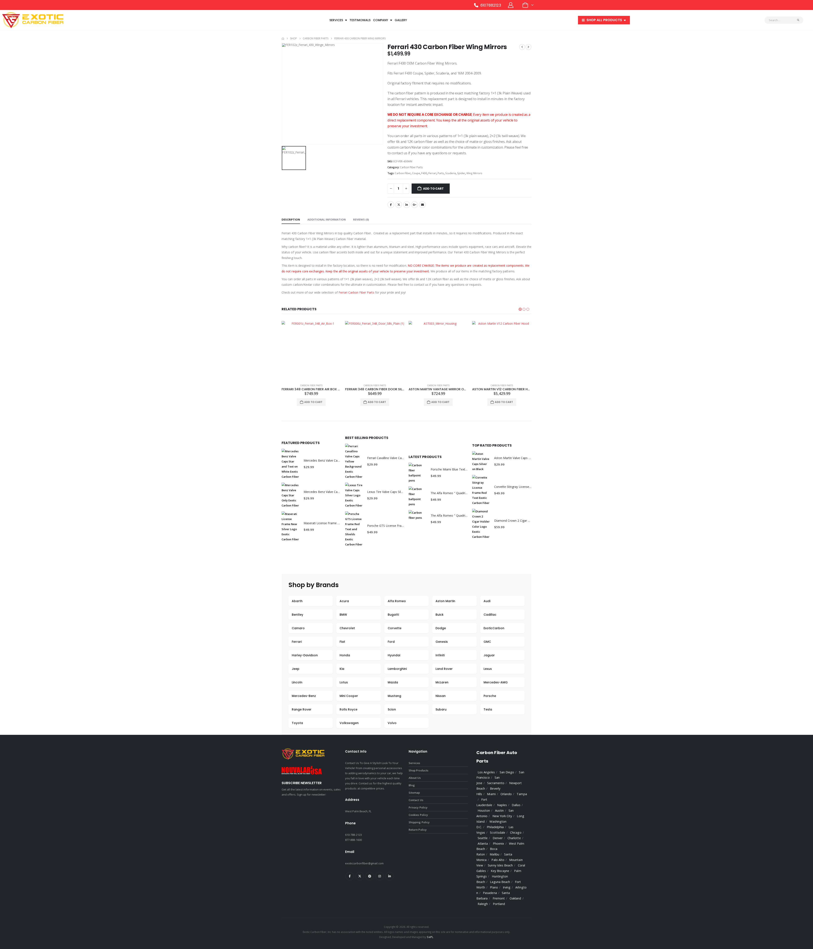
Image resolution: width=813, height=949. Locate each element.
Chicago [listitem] (515, 832)
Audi (487, 601)
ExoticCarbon (494, 628)
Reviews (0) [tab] (361, 219)
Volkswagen (349, 723)
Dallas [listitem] (516, 805)
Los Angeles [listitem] (486, 772)
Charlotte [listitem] (514, 838)
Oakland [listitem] (515, 898)
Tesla (488, 709)
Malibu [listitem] (494, 854)
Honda (345, 655)
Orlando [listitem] (506, 794)
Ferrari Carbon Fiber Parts (356, 292)
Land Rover (444, 669)
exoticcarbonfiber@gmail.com (364, 863)
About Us (415, 778)
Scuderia (450, 173)
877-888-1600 (353, 840)
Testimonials (360, 20)
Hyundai (394, 655)
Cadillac (490, 614)
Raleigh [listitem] (483, 904)
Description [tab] (291, 219)
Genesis (442, 642)
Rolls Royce (348, 709)
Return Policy (418, 830)
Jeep (295, 669)
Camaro (298, 628)
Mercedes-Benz (304, 696)
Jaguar (489, 655)
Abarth (297, 601)
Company (380, 20)
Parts (441, 173)
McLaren (442, 682)
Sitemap (414, 793)
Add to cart (433, 188)
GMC (487, 642)
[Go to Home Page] (283, 38)
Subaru (441, 709)
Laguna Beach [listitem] (500, 882)
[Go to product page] (311, 350)
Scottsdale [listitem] (497, 832)
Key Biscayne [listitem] (500, 871)
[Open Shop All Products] (624, 20)
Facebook (390, 204)
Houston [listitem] (484, 810)
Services (336, 20)
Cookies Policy (418, 815)
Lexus (488, 669)
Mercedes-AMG (496, 682)
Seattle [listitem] (483, 838)
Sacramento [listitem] (495, 783)
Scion (392, 709)
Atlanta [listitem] (483, 843)
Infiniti (440, 655)
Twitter (398, 204)
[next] (528, 47)
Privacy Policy (418, 807)
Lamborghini (397, 669)
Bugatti (393, 614)
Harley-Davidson (305, 655)
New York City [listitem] (502, 816)
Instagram (379, 876)
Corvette (394, 628)
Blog (412, 785)
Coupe (416, 173)
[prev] (522, 47)
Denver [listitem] (498, 838)
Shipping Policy (419, 822)
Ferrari (432, 173)
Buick (440, 614)
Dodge (441, 628)
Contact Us (416, 800)
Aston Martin (445, 601)
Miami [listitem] (491, 794)
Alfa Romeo (397, 601)
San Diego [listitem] (507, 772)
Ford (391, 642)
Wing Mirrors (474, 173)
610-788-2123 (353, 835)
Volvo (392, 723)
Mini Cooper (349, 696)
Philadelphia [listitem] (495, 827)
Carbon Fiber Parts (411, 167)
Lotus (344, 682)
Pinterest (369, 876)
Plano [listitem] (494, 887)
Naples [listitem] (502, 805)
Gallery (401, 20)
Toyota (297, 723)
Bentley (297, 614)
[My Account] (510, 5)
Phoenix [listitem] (498, 843)
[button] (520, 309)
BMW (343, 614)
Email (422, 204)
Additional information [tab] (326, 219)
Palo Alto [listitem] (497, 860)
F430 (424, 173)
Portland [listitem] (499, 904)
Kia (342, 669)
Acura (344, 601)
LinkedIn (406, 204)
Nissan (441, 696)
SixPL (430, 937)
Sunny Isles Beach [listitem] (500, 865)
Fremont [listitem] (499, 898)
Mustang (394, 696)
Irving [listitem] (506, 887)
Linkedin (389, 876)
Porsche (490, 696)
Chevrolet (347, 628)
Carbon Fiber (403, 173)
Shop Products (418, 770)
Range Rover (301, 709)
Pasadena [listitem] (490, 893)
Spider (461, 173)
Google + (414, 204)
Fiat (342, 642)
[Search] (798, 20)
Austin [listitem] (499, 810)
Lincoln (297, 682)
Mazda (393, 682)
